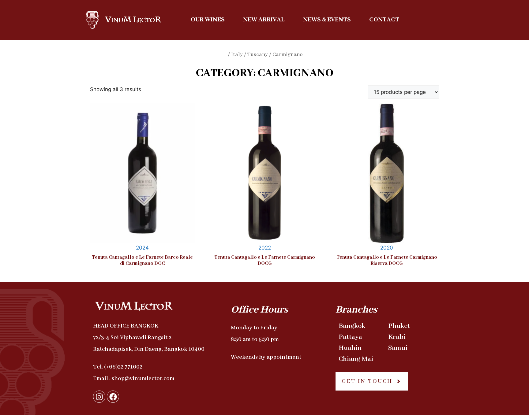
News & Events (327, 20)
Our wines (208, 20)
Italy (237, 54)
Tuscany (257, 54)
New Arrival (264, 20)
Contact (384, 20)
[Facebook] (113, 397)
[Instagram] (99, 397)
